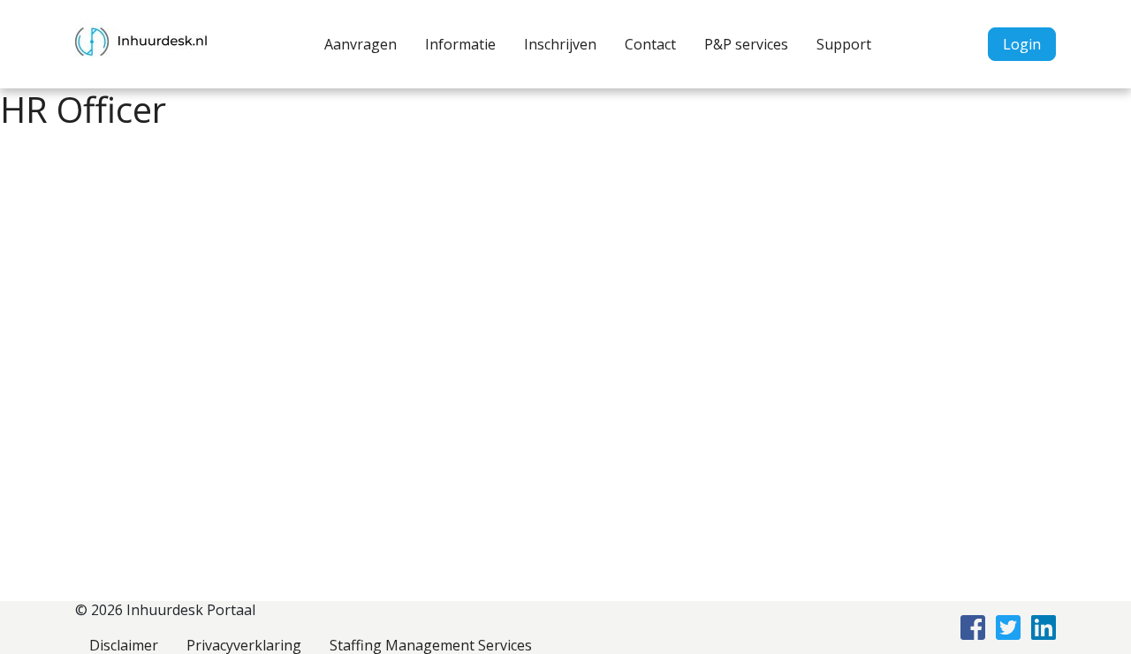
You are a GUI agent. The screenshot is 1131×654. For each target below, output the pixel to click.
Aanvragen (360, 44)
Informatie (460, 44)
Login (1022, 44)
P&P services (746, 44)
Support (843, 44)
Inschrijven (560, 44)
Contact (650, 44)
